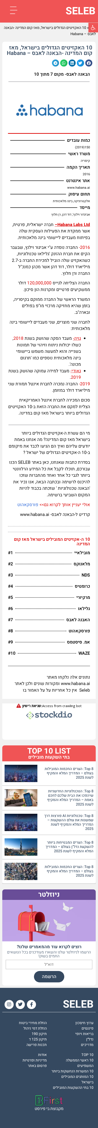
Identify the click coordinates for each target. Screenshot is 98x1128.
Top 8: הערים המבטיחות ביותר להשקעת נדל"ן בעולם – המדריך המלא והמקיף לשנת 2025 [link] (69, 847)
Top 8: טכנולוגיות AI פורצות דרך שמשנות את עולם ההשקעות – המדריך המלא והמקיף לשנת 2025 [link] (68, 822)
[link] (93, 27)
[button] (89, 63)
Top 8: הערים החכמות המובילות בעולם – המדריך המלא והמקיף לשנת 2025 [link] (69, 773)
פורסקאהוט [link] (27, 505)
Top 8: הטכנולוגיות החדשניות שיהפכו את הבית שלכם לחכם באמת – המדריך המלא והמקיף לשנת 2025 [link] (70, 797)
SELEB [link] (80, 11)
